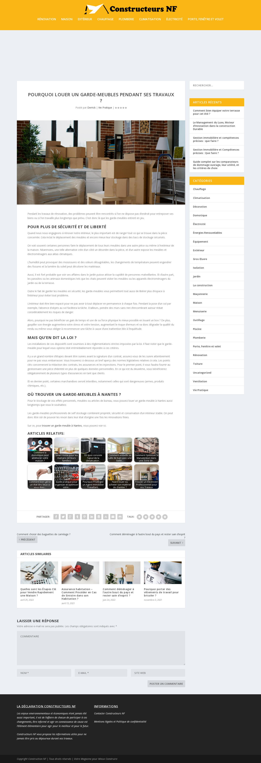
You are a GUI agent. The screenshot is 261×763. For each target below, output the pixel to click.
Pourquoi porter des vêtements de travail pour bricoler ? (161, 592)
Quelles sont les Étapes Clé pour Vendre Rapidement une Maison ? (38, 592)
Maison (66, 19)
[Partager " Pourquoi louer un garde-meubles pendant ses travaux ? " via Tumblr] (77, 516)
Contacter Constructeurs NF (109, 713)
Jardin (196, 276)
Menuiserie (199, 311)
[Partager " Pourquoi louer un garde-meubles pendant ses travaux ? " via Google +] (70, 516)
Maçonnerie (200, 294)
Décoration (200, 206)
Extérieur (85, 19)
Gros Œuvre (200, 259)
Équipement (200, 241)
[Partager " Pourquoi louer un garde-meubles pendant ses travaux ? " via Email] (112, 516)
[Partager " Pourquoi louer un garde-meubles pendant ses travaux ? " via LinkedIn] (91, 516)
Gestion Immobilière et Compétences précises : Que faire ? (216, 151)
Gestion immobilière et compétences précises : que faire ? (216, 139)
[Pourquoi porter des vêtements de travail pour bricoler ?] (163, 572)
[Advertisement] (130, 47)
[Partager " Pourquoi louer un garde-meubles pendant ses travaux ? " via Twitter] (63, 516)
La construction (203, 285)
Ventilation (200, 381)
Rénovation (46, 19)
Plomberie (126, 19)
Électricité (174, 19)
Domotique (200, 215)
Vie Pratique (105, 107)
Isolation (198, 267)
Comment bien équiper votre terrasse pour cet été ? (216, 112)
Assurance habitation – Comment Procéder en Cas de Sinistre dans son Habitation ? (79, 594)
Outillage (199, 320)
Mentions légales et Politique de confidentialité (120, 721)
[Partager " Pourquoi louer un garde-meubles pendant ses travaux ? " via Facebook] (56, 516)
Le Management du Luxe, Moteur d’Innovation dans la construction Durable (214, 126)
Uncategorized (202, 372)
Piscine (197, 329)
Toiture (197, 363)
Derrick (91, 107)
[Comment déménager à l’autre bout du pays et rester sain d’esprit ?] (121, 572)
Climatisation (150, 19)
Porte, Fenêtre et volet (206, 19)
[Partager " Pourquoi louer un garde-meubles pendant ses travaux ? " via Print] (120, 516)
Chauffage (105, 19)
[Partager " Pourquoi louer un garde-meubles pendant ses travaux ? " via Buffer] (98, 516)
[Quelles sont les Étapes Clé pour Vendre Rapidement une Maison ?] (39, 572)
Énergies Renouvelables (207, 232)
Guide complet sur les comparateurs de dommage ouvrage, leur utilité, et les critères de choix (216, 165)
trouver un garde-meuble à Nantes (62, 425)
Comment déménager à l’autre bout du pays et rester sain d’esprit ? (118, 592)
